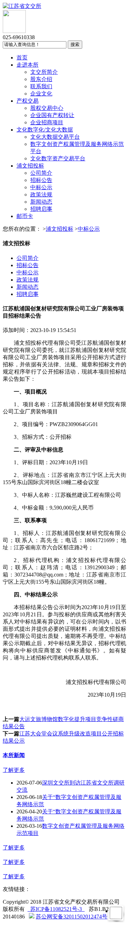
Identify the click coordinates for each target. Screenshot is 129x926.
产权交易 (28, 101)
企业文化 (41, 93)
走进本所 (28, 65)
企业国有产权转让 (52, 115)
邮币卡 (25, 216)
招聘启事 (41, 209)
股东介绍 (41, 79)
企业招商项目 (46, 122)
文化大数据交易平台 (55, 137)
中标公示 (41, 187)
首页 (22, 57)
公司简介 (41, 173)
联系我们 (41, 86)
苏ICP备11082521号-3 (56, 909)
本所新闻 (14, 755)
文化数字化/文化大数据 (45, 130)
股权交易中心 (46, 108)
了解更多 (14, 770)
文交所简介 (44, 72)
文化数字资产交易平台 (57, 158)
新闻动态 (41, 202)
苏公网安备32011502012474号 (71, 916)
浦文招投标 (30, 166)
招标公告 (41, 180)
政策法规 (41, 194)
